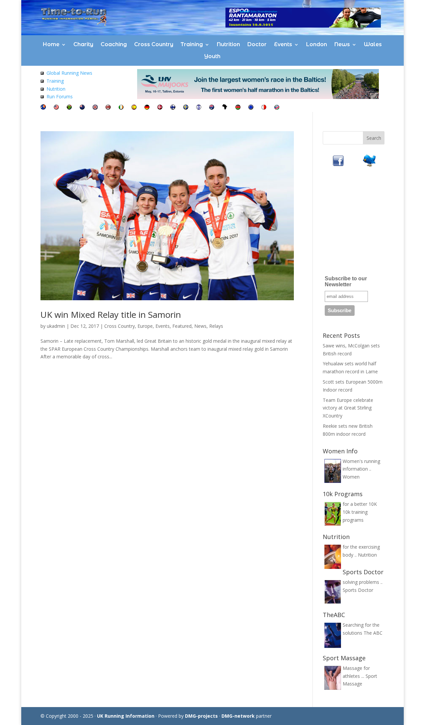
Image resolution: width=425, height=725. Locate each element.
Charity (83, 44)
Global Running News (69, 73)
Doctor (257, 44)
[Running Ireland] (121, 108)
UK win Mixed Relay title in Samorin (111, 314)
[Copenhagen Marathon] (159, 108)
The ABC (373, 633)
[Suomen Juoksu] (172, 108)
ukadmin (56, 326)
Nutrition (228, 44)
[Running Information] (43, 108)
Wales (373, 44)
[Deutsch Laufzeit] (146, 108)
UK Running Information (125, 716)
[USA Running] (56, 108)
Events (283, 44)
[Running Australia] (211, 108)
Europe (145, 326)
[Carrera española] (133, 108)
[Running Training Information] (42, 96)
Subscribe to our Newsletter (346, 281)
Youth (212, 56)
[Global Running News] (42, 73)
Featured (182, 326)
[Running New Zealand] (82, 108)
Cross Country (153, 44)
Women (351, 477)
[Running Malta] (263, 108)
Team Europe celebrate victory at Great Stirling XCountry (348, 408)
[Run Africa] (224, 108)
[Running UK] (95, 108)
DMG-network (238, 716)
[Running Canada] (108, 108)
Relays (216, 326)
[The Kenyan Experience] (237, 108)
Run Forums (59, 96)
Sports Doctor (358, 590)
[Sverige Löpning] (185, 108)
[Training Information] (42, 81)
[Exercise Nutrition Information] (42, 89)
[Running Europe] (250, 108)
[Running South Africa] (69, 108)
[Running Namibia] (276, 108)
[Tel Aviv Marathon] (198, 108)
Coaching (114, 44)
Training (192, 44)
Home (51, 44)
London (316, 44)
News (342, 44)
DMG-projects (201, 716)
